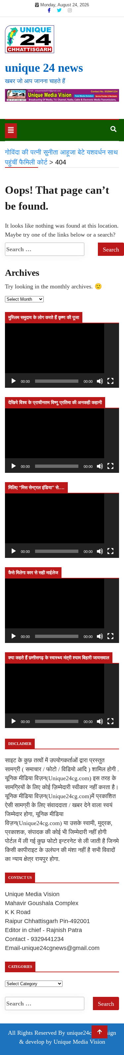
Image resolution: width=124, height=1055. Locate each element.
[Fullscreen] (110, 381)
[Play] (13, 381)
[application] (62, 355)
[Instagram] (70, 10)
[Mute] (100, 381)
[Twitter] (60, 10)
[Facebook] (50, 10)
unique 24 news (44, 67)
